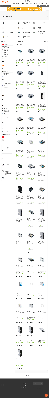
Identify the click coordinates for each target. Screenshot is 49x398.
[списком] (45, 41)
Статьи (2, 162)
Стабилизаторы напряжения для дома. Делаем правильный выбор (8, 173)
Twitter (2, 385)
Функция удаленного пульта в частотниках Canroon (8, 166)
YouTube (5, 385)
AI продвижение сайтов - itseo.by (6, 394)
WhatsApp (10, 385)
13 (35, 375)
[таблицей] (47, 41)
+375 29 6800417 (27, 0)
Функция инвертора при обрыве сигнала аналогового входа (8, 179)
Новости (3, 382)
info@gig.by (25, 385)
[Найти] (36, 6)
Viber (7, 385)
